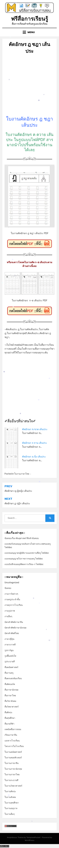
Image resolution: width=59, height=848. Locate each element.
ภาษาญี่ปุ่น (9, 639)
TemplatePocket (33, 837)
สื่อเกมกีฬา (9, 723)
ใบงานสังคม (10, 797)
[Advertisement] (29, 86)
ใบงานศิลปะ (10, 791)
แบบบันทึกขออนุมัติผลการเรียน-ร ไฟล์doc (24, 564)
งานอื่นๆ (8, 616)
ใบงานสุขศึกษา (12, 802)
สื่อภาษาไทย (10, 695)
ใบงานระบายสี (11, 780)
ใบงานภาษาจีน (12, 763)
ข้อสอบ (8, 588)
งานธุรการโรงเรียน (14, 605)
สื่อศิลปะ (8, 712)
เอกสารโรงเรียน (12, 740)
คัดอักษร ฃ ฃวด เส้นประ (35, 429)
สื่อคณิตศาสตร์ (11, 667)
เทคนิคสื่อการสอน (13, 729)
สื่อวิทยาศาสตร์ (12, 706)
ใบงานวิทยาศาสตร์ (13, 786)
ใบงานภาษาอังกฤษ (13, 769)
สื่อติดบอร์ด (10, 684)
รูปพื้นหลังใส (10, 656)
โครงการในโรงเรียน (14, 746)
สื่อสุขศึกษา (10, 718)
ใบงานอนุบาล (11, 808)
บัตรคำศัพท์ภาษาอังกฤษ (15, 627)
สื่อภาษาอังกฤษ (11, 690)
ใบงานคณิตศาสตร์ (13, 752)
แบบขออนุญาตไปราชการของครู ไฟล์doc (24, 558)
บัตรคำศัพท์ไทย (12, 633)
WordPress (29, 840)
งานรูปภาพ (10, 611)
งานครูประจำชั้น (12, 599)
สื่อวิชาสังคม (10, 701)
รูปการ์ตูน (9, 650)
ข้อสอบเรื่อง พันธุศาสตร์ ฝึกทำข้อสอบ (22, 538)
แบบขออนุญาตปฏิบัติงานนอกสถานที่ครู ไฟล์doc (27, 553)
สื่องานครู (9, 673)
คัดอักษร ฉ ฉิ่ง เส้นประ (34, 456)
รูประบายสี (10, 661)
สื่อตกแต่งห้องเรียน (13, 678)
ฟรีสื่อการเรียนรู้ (29, 19)
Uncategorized (12, 582)
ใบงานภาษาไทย (21, 474)
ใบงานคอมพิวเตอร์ (13, 757)
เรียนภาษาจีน (11, 735)
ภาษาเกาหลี (10, 644)
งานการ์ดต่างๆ (11, 594)
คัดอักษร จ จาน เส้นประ (34, 442)
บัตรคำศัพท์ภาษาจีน (14, 622)
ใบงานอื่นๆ (10, 814)
